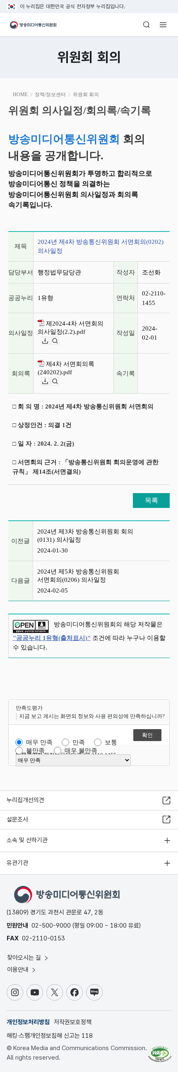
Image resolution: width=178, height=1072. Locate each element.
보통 (111, 742)
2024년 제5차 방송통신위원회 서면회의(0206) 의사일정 (78, 575)
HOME (20, 94)
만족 (78, 742)
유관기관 (17, 863)
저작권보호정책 (72, 1022)
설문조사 (17, 819)
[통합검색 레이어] (146, 25)
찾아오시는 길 (25, 957)
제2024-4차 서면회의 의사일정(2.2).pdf (70, 327)
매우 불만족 (81, 750)
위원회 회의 (86, 94)
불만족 (35, 750)
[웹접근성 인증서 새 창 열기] (159, 1050)
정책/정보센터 (50, 94)
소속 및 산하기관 (27, 840)
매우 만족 (39, 742)
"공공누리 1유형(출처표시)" (52, 638)
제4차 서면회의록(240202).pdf (66, 368)
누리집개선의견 (25, 800)
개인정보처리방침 (28, 1022)
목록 (151, 500)
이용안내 (18, 969)
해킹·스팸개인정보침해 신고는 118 (50, 1035)
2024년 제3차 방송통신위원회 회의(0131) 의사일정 (85, 535)
